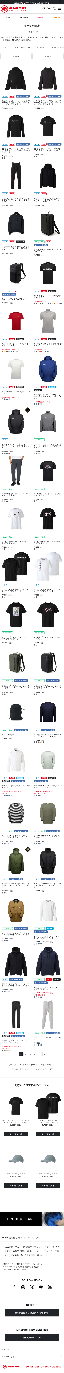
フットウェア (41, 1069)
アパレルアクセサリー (22, 47)
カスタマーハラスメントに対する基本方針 (21, 1266)
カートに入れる (16, 1134)
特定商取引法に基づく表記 (15, 1269)
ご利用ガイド (7, 1264)
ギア (51, 1069)
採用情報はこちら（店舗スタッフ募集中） (32, 1312)
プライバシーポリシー (35, 1264)
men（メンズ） (34, 1237)
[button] (16, 56)
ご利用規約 (19, 1264)
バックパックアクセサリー (21, 1069)
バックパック (40, 47)
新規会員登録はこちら (32, 1337)
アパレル (6, 47)
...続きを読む (26, 40)
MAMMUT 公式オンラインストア (13, 1237)
